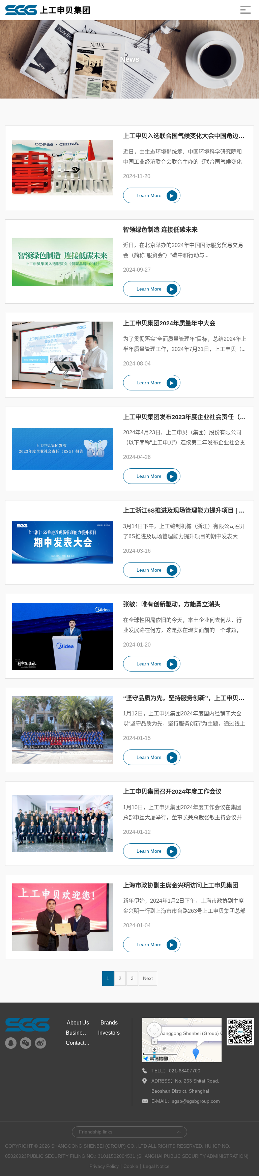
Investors (109, 1033)
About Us (78, 1022)
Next (148, 978)
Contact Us (78, 1043)
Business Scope (78, 1033)
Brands (109, 1022)
